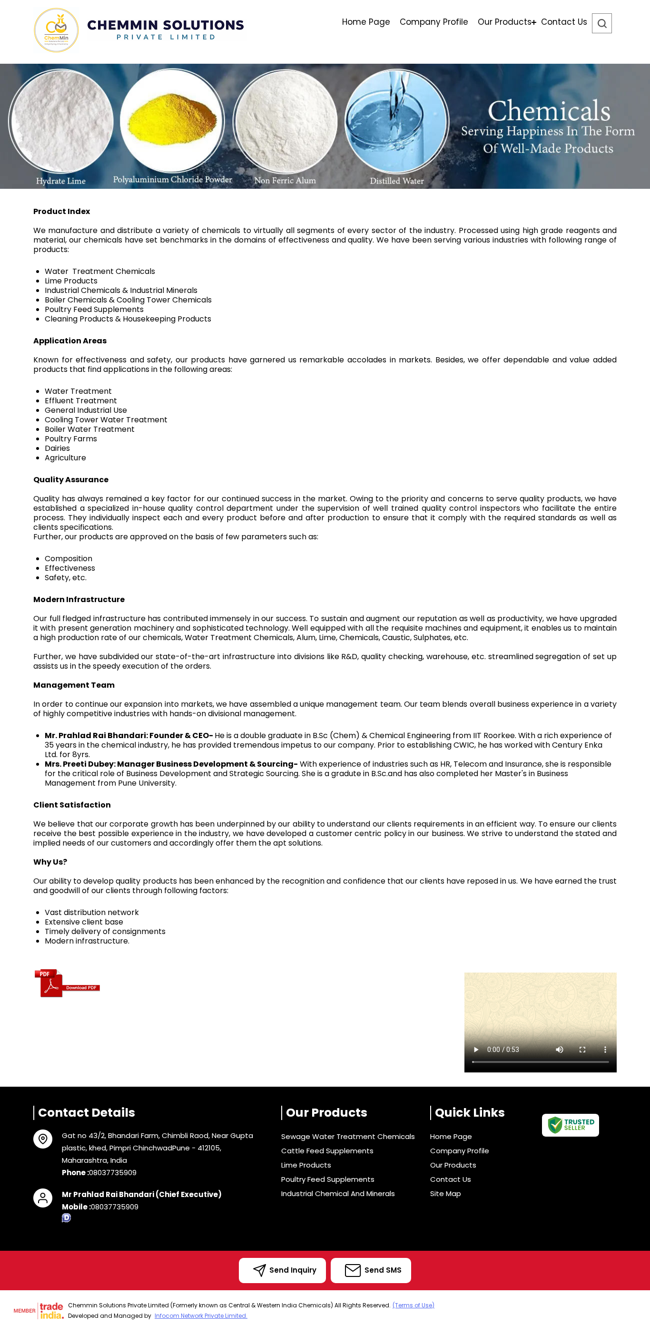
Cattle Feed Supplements (327, 1151)
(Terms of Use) (413, 1305)
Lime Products (306, 1165)
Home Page (366, 22)
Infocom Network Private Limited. (201, 1316)
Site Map (445, 1193)
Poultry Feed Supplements (327, 1179)
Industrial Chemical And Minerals (338, 1193)
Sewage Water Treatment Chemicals (348, 1136)
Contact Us (564, 22)
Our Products (505, 22)
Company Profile (434, 22)
